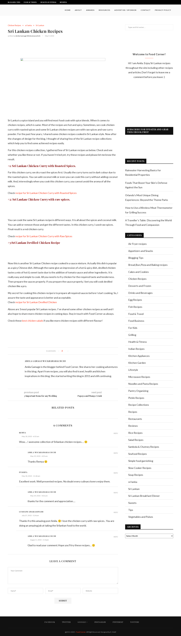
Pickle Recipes (136, 397)
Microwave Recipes (139, 376)
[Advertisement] (62, 47)
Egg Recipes (135, 299)
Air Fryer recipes (137, 243)
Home (68, 10)
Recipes (132, 411)
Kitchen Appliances (139, 355)
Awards (90, 10)
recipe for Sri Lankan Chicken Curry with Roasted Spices (46, 192)
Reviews (63, 2)
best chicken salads (32, 320)
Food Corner (81, 632)
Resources (104, 10)
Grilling (132, 334)
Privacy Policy (163, 10)
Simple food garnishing (140, 460)
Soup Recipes (135, 474)
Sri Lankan (40, 25)
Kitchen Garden (137, 362)
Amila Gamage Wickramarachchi (28, 36)
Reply (116, 433)
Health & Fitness (48, 2)
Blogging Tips (14, 2)
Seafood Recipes (137, 453)
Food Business (136, 320)
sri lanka (28, 25)
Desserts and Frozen (139, 285)
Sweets (132, 502)
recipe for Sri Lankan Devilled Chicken (36, 302)
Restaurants (135, 418)
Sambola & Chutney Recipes (143, 446)
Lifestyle (133, 369)
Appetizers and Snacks (140, 250)
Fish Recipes (135, 306)
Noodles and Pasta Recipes (143, 383)
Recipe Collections (138, 404)
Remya (22, 432)
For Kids (132, 327)
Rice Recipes (135, 432)
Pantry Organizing (138, 390)
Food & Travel (30, 2)
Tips (130, 509)
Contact (146, 10)
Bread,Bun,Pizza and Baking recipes (148, 264)
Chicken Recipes (14, 25)
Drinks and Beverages (140, 292)
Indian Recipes (136, 348)
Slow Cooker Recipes (139, 467)
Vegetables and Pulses (140, 516)
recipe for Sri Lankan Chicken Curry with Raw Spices (43, 236)
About (78, 10)
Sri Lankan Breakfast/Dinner (144, 495)
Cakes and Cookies (138, 271)
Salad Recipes (135, 439)
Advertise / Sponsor (125, 10)
